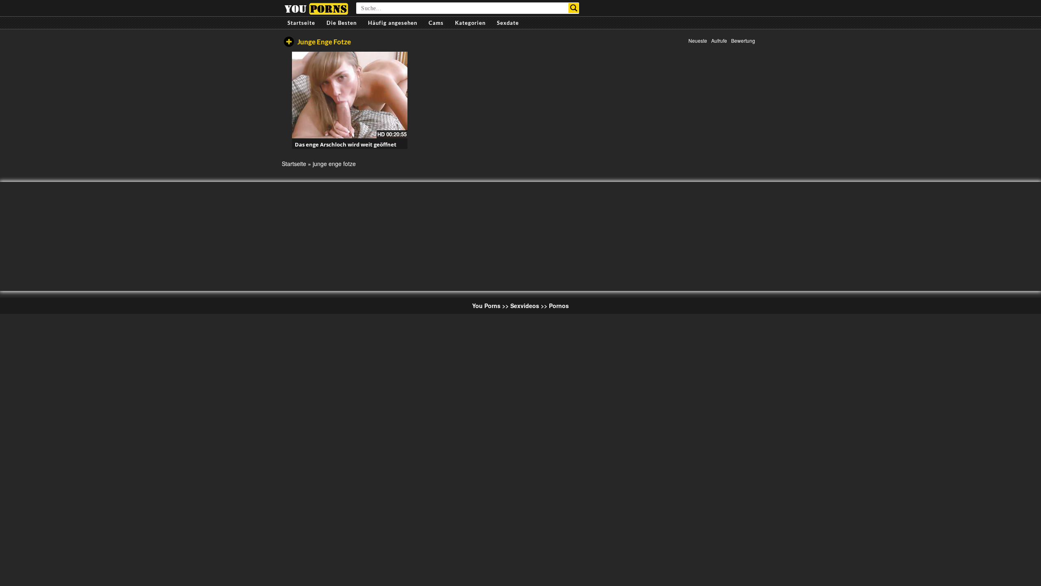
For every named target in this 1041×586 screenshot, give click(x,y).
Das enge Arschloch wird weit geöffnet (345, 144)
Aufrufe (719, 40)
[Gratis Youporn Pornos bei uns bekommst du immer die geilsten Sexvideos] (316, 8)
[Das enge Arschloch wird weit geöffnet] (349, 95)
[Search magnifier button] (573, 8)
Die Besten (342, 23)
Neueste (697, 40)
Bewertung (743, 40)
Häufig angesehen (392, 23)
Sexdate (508, 23)
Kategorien (470, 23)
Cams (436, 23)
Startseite (301, 23)
